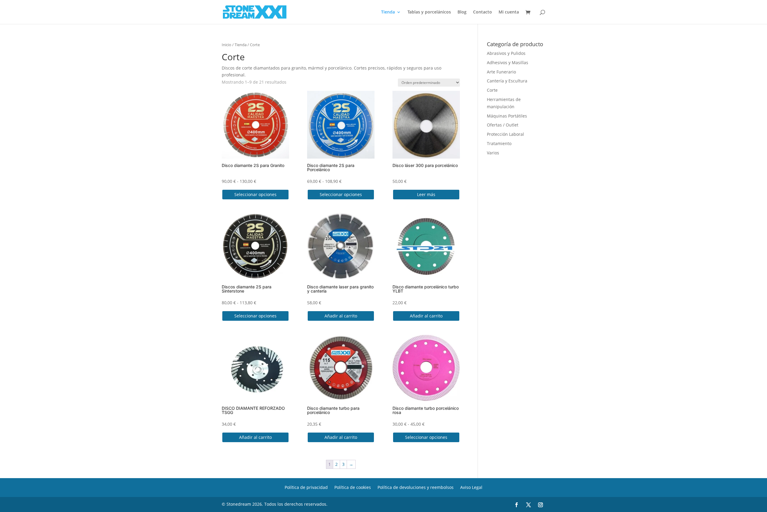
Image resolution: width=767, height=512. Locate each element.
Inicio (226, 44)
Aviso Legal (471, 487)
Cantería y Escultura (507, 81)
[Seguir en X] (528, 505)
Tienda (388, 12)
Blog (462, 12)
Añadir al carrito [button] (340, 316)
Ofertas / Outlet (502, 125)
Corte (492, 90)
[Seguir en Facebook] (516, 505)
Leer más (426, 194)
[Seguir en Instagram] (540, 505)
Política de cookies (352, 487)
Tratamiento (499, 143)
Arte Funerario (501, 72)
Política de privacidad (306, 487)
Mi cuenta (509, 12)
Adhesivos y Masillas (507, 62)
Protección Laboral (505, 134)
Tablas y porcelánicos (429, 12)
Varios (493, 153)
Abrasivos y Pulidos (506, 53)
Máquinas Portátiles (507, 116)
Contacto (482, 12)
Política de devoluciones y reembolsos (416, 487)
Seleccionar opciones (255, 194)
